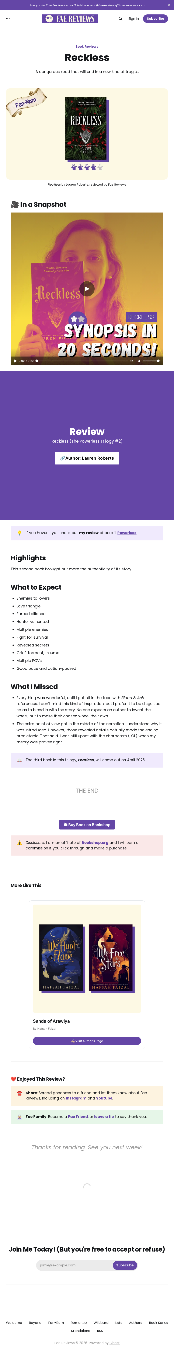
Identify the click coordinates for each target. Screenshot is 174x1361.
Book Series (158, 1322)
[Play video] (87, 289)
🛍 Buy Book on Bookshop (87, 824)
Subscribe (155, 18)
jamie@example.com (87, 1265)
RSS (100, 1330)
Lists (118, 1322)
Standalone (80, 1330)
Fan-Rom (56, 1322)
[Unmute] (139, 361)
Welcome (14, 1322)
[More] (8, 18)
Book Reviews (87, 46)
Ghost (114, 1342)
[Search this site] (120, 18)
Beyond (35, 1322)
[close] (169, 5)
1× (131, 360)
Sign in (133, 18)
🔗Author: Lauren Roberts (87, 458)
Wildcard (101, 1322)
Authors (135, 1322)
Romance (79, 1322)
